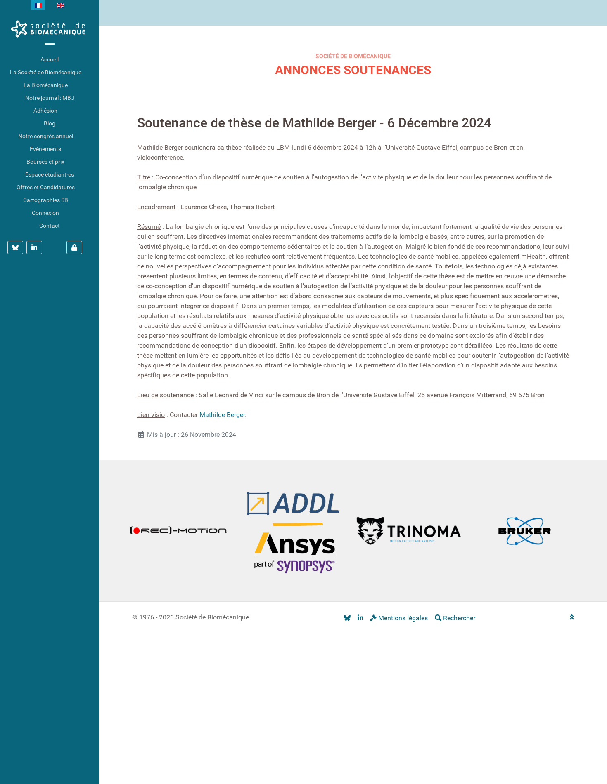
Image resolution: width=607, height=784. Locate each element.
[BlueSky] (347, 618)
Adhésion (45, 110)
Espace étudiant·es (49, 174)
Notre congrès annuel (45, 136)
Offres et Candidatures (46, 187)
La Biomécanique (46, 85)
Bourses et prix (45, 161)
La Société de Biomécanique (45, 72)
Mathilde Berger (222, 415)
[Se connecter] (74, 247)
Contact (49, 225)
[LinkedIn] (360, 618)
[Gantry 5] (49, 29)
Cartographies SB (45, 200)
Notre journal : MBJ (49, 97)
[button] (93, 72)
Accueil (49, 59)
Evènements (45, 149)
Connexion (45, 213)
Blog (49, 123)
